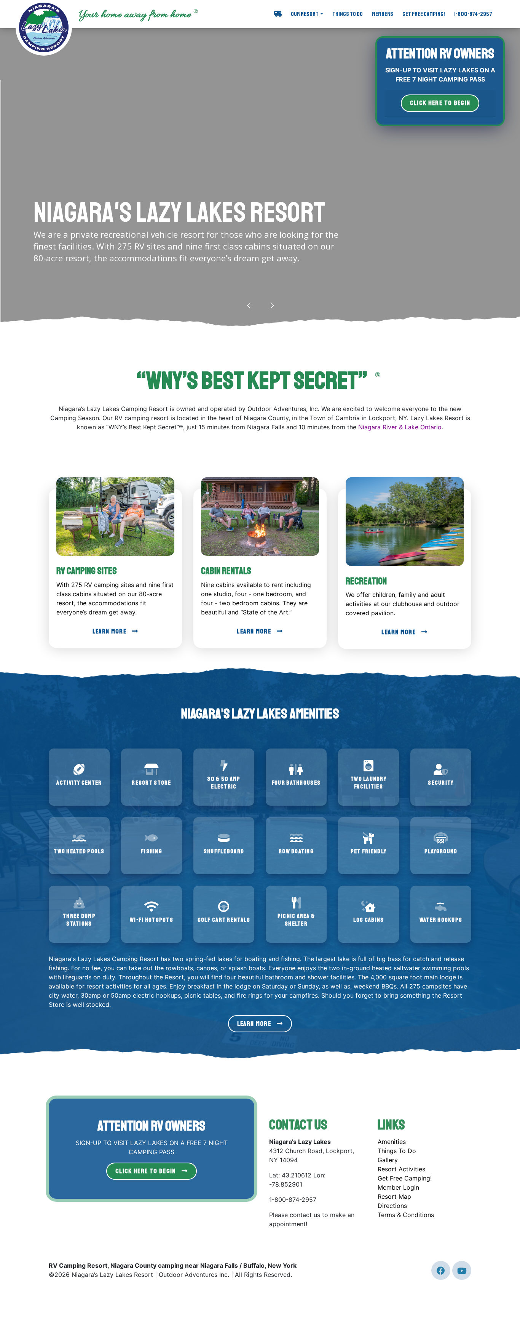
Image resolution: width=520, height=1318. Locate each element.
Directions (392, 1205)
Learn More (110, 631)
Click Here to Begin (145, 1171)
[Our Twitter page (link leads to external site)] (440, 1270)
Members (382, 14)
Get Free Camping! (423, 14)
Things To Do (347, 14)
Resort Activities (401, 1169)
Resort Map (394, 1196)
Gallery (388, 1160)
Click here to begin (440, 103)
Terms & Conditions (406, 1215)
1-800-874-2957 (473, 14)
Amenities (392, 1141)
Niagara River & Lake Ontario (400, 427)
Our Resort (305, 14)
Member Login (398, 1187)
